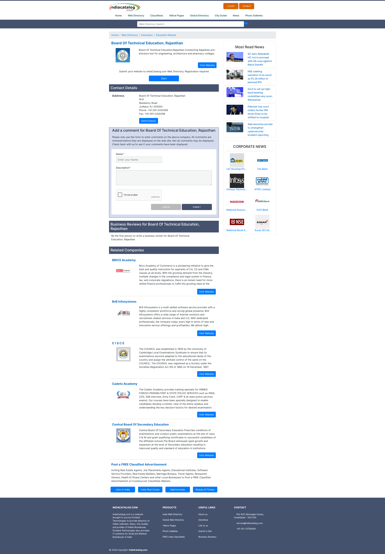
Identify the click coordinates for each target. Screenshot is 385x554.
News (236, 15)
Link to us (203, 525)
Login (231, 6)
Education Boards (166, 35)
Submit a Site (205, 531)
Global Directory (199, 15)
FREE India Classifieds (174, 537)
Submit (197, 207)
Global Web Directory (173, 520)
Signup (247, 6)
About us (203, 514)
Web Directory (136, 15)
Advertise (203, 520)
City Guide (221, 15)
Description (123, 167)
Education (147, 35)
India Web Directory (172, 514)
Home (118, 15)
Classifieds (156, 15)
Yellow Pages (176, 15)
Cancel (166, 207)
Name (120, 154)
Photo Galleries (254, 15)
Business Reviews (207, 537)
